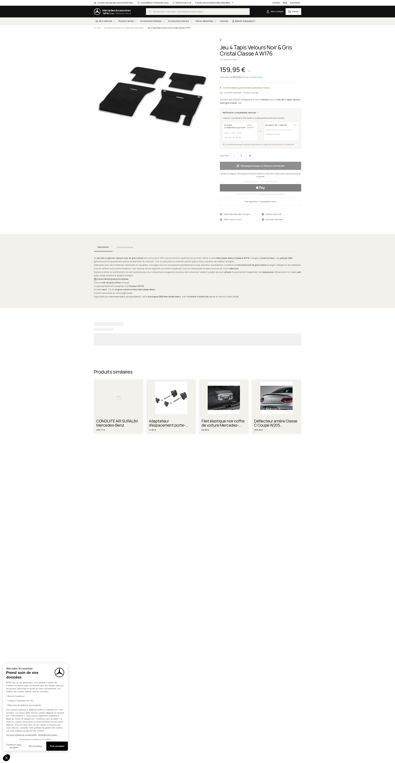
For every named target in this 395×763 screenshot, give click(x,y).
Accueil (97, 28)
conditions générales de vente (272, 194)
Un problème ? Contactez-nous (154, 2)
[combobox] (198, 11)
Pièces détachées (204, 21)
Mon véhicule (105, 21)
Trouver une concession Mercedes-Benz (213, 2)
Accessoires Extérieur (151, 21)
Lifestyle (224, 21)
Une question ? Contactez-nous (260, 201)
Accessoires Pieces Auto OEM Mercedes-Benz (124, 28)
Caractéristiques (124, 247)
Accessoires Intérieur (178, 21)
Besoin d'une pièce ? (245, 21)
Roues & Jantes (126, 21)
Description (103, 247)
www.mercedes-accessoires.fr (125, 296)
